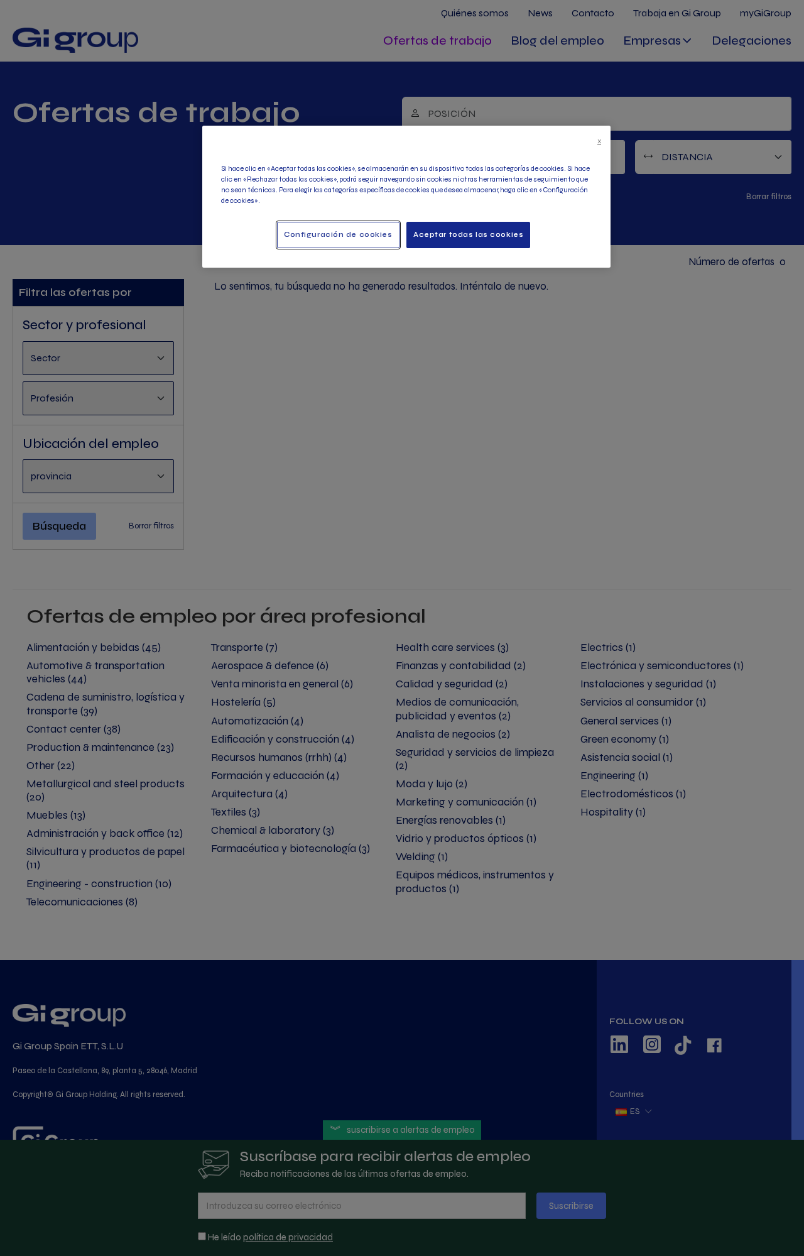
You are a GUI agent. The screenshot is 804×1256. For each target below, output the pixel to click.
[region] (406, 197)
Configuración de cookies (338, 234)
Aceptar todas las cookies (468, 234)
